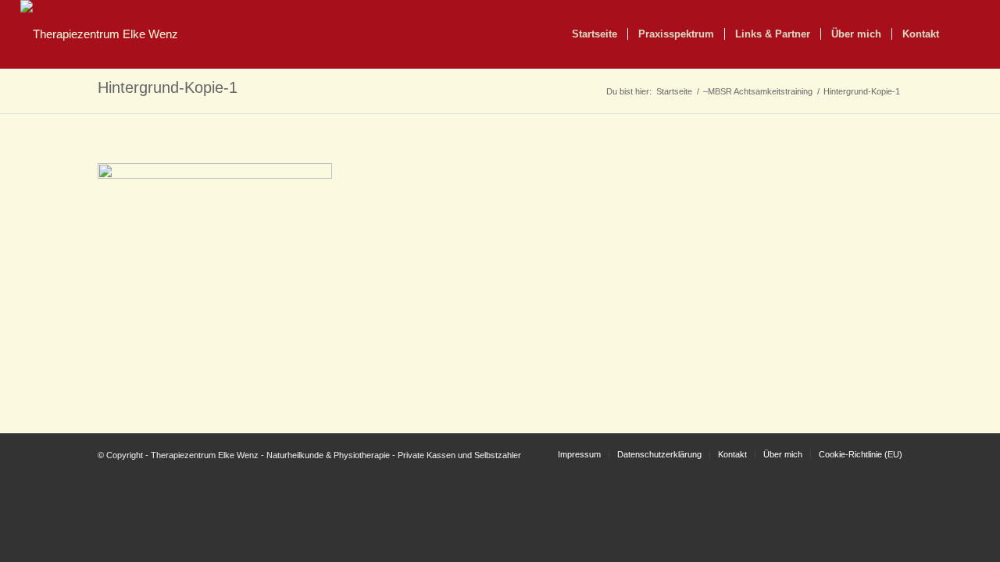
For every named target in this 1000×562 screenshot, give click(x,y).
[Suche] (964, 34)
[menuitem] (594, 34)
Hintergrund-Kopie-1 (168, 87)
